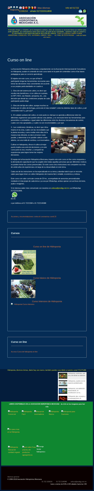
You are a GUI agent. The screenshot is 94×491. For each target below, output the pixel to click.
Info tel (69, 8)
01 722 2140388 (61, 482)
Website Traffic (12, 472)
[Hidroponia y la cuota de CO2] (47, 21)
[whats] (49, 194)
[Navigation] (86, 42)
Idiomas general (13, 477)
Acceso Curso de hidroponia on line (24, 352)
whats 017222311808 (41, 11)
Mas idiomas (44, 8)
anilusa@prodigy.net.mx (60, 188)
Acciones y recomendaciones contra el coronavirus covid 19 (33, 216)
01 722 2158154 (47, 482)
